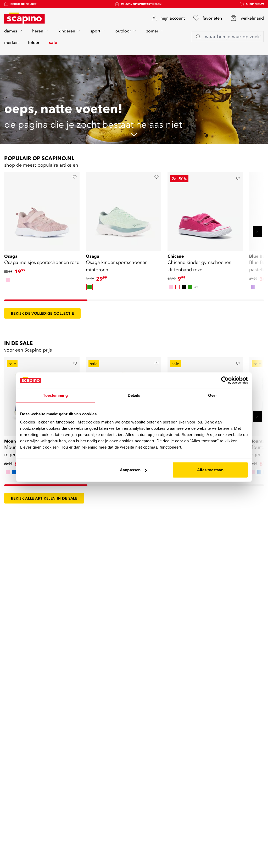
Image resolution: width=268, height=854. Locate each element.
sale (53, 42)
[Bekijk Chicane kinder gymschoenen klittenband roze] (205, 210)
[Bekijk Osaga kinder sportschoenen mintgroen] (123, 210)
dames (10, 30)
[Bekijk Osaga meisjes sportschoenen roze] (42, 210)
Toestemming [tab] (55, 395)
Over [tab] (212, 395)
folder (34, 42)
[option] (8, 280)
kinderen (66, 30)
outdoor (123, 30)
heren (37, 30)
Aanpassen (130, 470)
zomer (152, 30)
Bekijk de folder (23, 4)
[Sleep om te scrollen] (45, 300)
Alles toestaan (210, 470)
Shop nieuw (255, 4)
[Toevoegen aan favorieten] (75, 177)
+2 (196, 287)
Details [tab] (134, 395)
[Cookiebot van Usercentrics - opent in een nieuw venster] (225, 380)
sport (95, 30)
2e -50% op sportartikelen (141, 4)
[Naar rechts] (257, 231)
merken (11, 42)
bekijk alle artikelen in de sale (44, 498)
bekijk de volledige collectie (42, 313)
